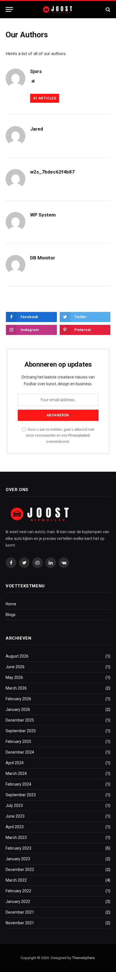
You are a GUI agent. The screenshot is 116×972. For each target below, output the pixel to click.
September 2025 (21, 731)
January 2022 (18, 901)
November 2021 (20, 923)
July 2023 (14, 805)
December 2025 (20, 720)
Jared (36, 129)
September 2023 (21, 795)
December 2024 (20, 752)
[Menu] (9, 9)
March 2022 (16, 880)
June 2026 (15, 667)
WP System (43, 215)
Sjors (36, 71)
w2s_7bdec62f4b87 (52, 172)
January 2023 (18, 859)
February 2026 (18, 699)
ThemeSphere (83, 958)
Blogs (10, 614)
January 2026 (18, 709)
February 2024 (18, 784)
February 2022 (18, 891)
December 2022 (20, 869)
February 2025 (18, 741)
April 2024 (15, 763)
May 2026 (14, 677)
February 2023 (18, 848)
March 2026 (16, 688)
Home (11, 604)
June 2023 (15, 816)
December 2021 (20, 912)
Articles (44, 98)
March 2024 (16, 773)
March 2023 (16, 837)
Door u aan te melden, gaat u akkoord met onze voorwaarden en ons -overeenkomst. (60, 435)
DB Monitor (42, 258)
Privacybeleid (79, 435)
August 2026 (17, 656)
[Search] (107, 9)
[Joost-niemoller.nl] (58, 9)
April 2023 (15, 827)
